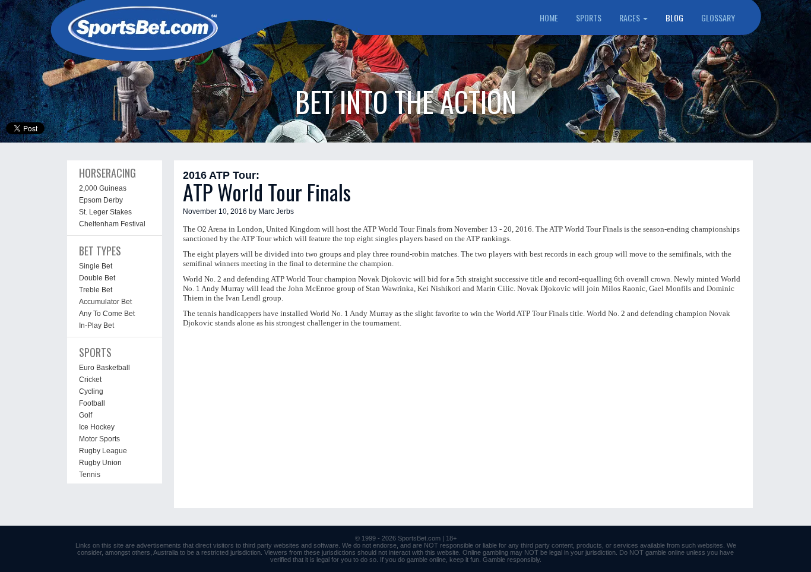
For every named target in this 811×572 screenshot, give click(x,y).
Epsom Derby (101, 200)
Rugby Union (100, 463)
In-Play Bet (96, 325)
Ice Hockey (97, 427)
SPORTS (588, 17)
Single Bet (95, 266)
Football (92, 403)
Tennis (89, 474)
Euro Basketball (104, 368)
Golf (85, 415)
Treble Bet (95, 290)
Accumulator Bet (105, 302)
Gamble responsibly (511, 559)
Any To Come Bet (107, 313)
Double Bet (97, 278)
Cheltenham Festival (112, 224)
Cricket (90, 379)
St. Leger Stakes (105, 212)
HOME (549, 17)
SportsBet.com (419, 538)
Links (83, 545)
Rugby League (103, 451)
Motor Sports (99, 439)
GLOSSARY (718, 17)
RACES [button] (630, 17)
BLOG (674, 17)
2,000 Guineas (102, 188)
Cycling (91, 391)
